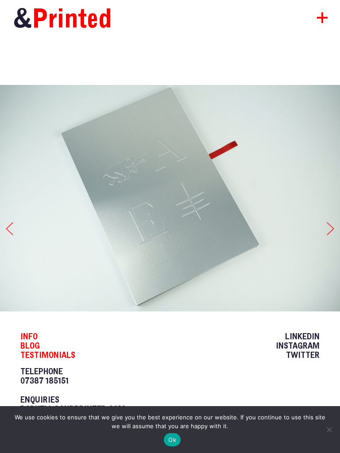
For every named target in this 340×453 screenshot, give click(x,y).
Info (29, 336)
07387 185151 (44, 380)
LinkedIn (302, 336)
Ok (172, 439)
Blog (30, 345)
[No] (329, 429)
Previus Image (6, 226)
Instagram (298, 345)
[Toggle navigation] (315, 20)
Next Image (333, 226)
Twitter (303, 355)
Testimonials (47, 355)
